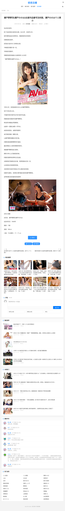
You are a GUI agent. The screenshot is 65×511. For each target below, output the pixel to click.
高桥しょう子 (26, 483)
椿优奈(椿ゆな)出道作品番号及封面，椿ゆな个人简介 (48, 250)
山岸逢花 (25, 493)
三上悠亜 (25, 475)
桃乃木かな (26, 480)
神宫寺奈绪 (6, 483)
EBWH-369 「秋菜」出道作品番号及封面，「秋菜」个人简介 (39, 272)
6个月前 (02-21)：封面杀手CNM (14, 433)
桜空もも (46, 486)
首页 (22, 6)
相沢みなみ (46, 488)
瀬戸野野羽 (36, 243)
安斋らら (46, 493)
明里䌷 (45, 491)
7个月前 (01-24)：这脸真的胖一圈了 (14, 444)
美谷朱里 (25, 499)
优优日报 (32, 3)
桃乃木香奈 (46, 480)
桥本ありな (26, 491)
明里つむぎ (46, 475)
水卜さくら (6, 499)
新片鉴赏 (33, 6)
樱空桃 (25, 486)
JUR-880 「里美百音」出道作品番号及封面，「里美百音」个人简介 (54, 289)
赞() (46, 23)
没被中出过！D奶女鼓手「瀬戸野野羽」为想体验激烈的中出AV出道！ (10, 272)
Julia (4, 478)
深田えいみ (6, 488)
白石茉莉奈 (46, 496)
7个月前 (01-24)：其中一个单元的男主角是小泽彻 (15, 439)
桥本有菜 (25, 488)
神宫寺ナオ (46, 483)
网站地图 (38, 506)
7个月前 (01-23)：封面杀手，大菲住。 (14, 449)
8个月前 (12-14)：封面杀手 (14, 465)
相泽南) (5, 496)
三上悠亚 (5, 475)
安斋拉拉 (5, 493)
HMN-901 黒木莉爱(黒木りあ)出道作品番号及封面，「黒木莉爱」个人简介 (25, 272)
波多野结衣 (46, 499)
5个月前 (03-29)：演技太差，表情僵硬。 (15, 423)
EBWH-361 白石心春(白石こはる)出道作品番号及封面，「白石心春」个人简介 (54, 272)
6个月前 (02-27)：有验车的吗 (14, 428)
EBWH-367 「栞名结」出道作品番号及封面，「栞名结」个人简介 (25, 289)
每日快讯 (27, 6)
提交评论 (57, 307)
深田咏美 (5, 486)
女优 (4, 480)
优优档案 (39, 6)
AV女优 (25, 478)
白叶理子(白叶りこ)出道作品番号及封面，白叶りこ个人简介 (17, 251)
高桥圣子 (46, 478)
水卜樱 (25, 496)
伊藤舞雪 (5, 491)
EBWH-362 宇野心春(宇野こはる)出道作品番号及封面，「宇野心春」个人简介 (39, 289)
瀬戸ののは (28, 243)
